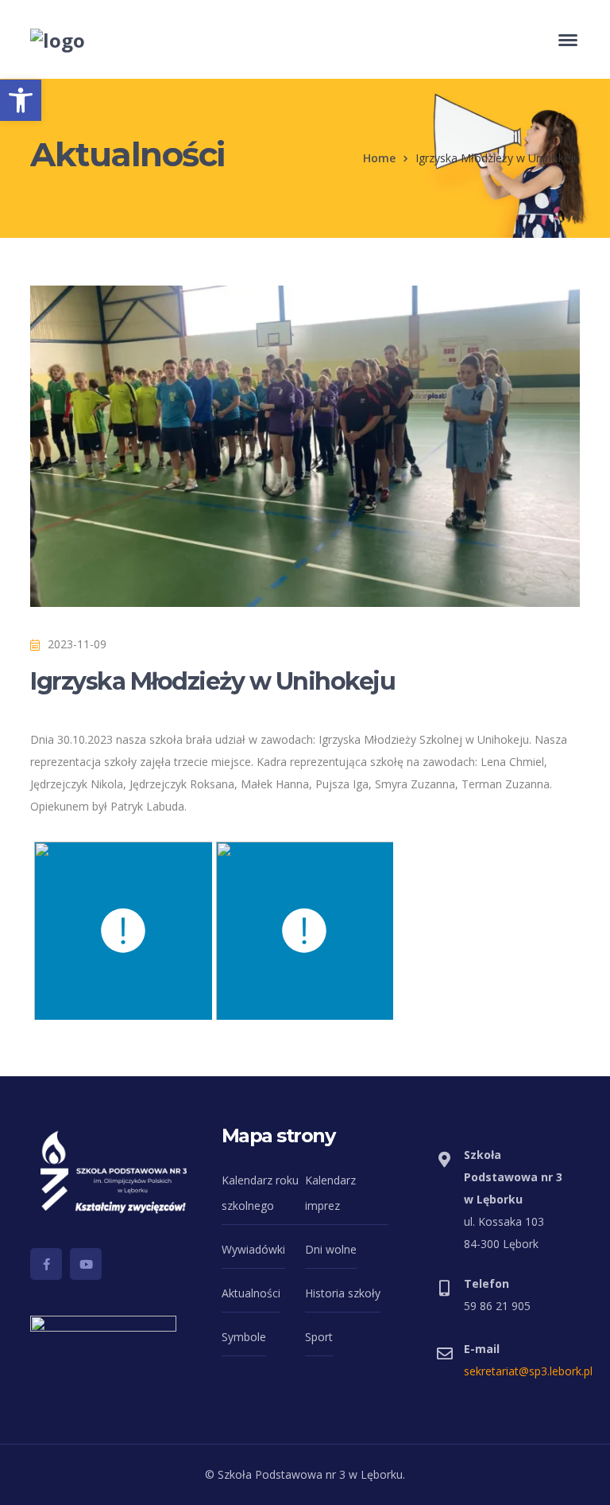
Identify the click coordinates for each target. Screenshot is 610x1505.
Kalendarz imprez (330, 1192)
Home (379, 157)
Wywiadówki (253, 1249)
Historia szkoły (342, 1293)
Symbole (244, 1336)
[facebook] (46, 1264)
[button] (20, 100)
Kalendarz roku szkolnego (260, 1192)
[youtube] (86, 1264)
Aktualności (251, 1293)
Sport (319, 1336)
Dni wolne (331, 1249)
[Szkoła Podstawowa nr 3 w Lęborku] (57, 38)
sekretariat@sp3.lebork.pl (528, 1371)
